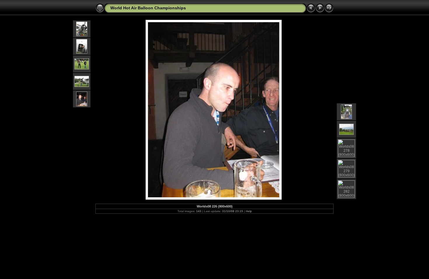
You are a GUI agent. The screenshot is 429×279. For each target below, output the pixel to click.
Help (249, 211)
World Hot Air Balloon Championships (148, 8)
